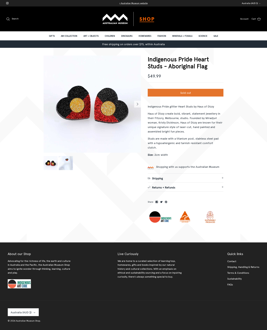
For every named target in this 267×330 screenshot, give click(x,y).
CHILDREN (110, 35)
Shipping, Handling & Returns (243, 266)
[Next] (137, 104)
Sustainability (234, 278)
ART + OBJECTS (91, 35)
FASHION (161, 35)
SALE (216, 35)
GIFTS (52, 35)
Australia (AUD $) (250, 3)
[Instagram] (7, 3)
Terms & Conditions (238, 272)
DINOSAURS (126, 35)
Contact (231, 261)
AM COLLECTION (69, 35)
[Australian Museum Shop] (133, 19)
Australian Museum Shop (28, 320)
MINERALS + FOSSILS (182, 35)
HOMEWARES (145, 35)
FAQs (230, 284)
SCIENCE (203, 35)
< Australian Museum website (133, 3)
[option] (92, 104)
